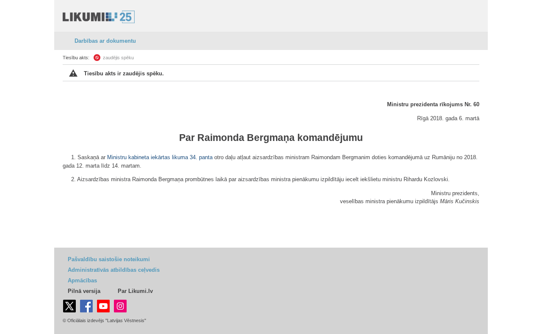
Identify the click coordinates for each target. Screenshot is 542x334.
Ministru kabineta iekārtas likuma (147, 157)
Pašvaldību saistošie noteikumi (109, 259)
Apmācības (82, 280)
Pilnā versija (84, 291)
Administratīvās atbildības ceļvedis (114, 270)
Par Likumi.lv (135, 291)
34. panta (201, 157)
